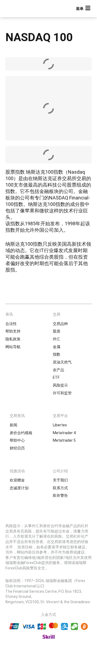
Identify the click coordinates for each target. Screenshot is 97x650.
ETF (56, 377)
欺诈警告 (60, 495)
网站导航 (12, 347)
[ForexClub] (22, 8)
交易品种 (60, 324)
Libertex (60, 425)
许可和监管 (62, 393)
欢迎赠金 (17, 480)
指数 (56, 354)
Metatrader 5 (64, 440)
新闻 (13, 425)
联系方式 (60, 488)
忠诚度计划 (19, 488)
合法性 (11, 324)
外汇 (56, 339)
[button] (84, 8)
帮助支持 (12, 331)
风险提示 (60, 385)
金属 (56, 347)
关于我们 (60, 480)
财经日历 (17, 448)
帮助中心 (17, 440)
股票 (56, 331)
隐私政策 (12, 339)
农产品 (58, 370)
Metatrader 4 (64, 433)
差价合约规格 (21, 433)
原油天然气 (62, 362)
